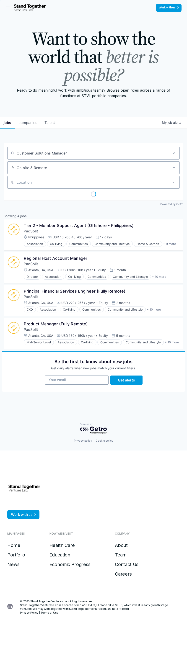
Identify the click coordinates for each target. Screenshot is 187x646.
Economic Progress (70, 564)
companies (27, 122)
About (121, 545)
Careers (123, 574)
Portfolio (16, 555)
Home (13, 545)
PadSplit (31, 231)
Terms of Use (49, 612)
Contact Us (126, 564)
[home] (30, 7)
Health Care (62, 545)
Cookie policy (104, 440)
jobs (7, 122)
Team (121, 555)
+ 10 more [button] (159, 276)
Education (59, 555)
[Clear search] (174, 153)
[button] (7, 7)
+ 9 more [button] (169, 244)
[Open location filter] (174, 182)
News (13, 564)
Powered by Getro (171, 204)
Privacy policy (83, 440)
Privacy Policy (29, 612)
